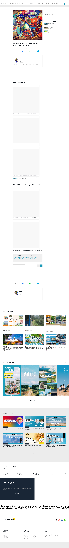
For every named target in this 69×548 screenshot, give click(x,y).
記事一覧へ (21, 61)
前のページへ (19, 265)
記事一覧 (16, 3)
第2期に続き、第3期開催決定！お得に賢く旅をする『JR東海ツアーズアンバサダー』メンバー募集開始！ (13, 328)
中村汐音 (31, 330)
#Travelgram (36, 177)
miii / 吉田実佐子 (11, 330)
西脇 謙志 (52, 331)
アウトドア (25, 537)
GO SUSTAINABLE (26, 534)
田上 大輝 (20, 58)
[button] (65, 363)
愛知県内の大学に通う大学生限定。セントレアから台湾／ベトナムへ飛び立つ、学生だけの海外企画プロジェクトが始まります (34, 348)
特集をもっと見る (32, 400)
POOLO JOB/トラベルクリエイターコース (50, 14)
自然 (33, 538)
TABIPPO (26, 346)
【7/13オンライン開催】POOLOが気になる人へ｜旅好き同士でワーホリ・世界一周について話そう (55, 429)
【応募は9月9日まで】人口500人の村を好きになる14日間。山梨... (51, 28)
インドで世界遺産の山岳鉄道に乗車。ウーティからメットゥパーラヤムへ (34, 328)
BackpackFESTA (38, 3)
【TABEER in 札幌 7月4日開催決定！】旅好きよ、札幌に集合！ (33, 445)
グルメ (43, 3)
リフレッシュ (26, 538)
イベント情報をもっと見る (34, 453)
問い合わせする (17, 493)
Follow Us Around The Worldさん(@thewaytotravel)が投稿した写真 (22, 113)
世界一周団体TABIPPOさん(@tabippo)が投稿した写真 (20, 217)
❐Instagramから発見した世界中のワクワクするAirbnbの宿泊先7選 (24, 258)
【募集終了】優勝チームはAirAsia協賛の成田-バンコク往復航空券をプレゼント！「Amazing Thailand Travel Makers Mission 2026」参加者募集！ (13, 348)
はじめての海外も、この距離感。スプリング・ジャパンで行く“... (51, 32)
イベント (22, 3)
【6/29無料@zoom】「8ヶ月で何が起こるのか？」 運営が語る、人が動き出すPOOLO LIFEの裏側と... (56, 446)
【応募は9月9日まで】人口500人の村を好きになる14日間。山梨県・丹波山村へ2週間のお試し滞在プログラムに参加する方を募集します (55, 329)
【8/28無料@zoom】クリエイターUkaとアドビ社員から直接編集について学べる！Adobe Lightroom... (13, 429)
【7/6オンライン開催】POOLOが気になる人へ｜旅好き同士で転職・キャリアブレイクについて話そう (13, 446)
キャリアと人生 (35, 534)
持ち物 (52, 3)
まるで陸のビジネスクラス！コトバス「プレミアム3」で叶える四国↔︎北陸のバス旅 (55, 348)
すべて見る (54, 20)
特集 (19, 3)
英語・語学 (34, 536)
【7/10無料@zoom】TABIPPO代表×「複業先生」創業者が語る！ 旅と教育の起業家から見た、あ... (34, 429)
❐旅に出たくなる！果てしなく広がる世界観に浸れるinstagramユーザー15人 (25, 257)
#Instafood (16, 178)
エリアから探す (49, 22)
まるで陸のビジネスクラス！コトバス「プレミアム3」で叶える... (51, 24)
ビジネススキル (47, 3)
